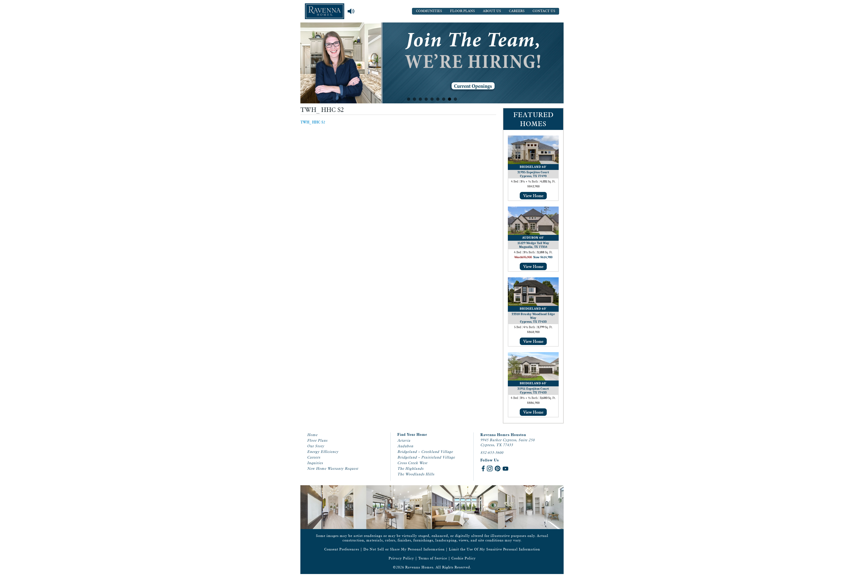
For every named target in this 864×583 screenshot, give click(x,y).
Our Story (315, 446)
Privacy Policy (401, 558)
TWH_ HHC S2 (312, 122)
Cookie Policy (463, 558)
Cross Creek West (412, 463)
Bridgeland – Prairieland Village (426, 457)
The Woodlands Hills (415, 474)
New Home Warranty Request (332, 468)
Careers (516, 11)
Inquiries (315, 463)
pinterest (497, 468)
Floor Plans (462, 11)
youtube (505, 468)
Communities (429, 11)
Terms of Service (432, 558)
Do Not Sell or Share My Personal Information (404, 549)
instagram (490, 468)
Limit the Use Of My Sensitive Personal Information (494, 549)
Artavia (403, 440)
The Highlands (410, 468)
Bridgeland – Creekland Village (425, 451)
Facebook (483, 468)
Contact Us (544, 11)
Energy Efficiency (322, 451)
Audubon (405, 446)
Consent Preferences (341, 549)
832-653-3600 (491, 452)
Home (312, 435)
